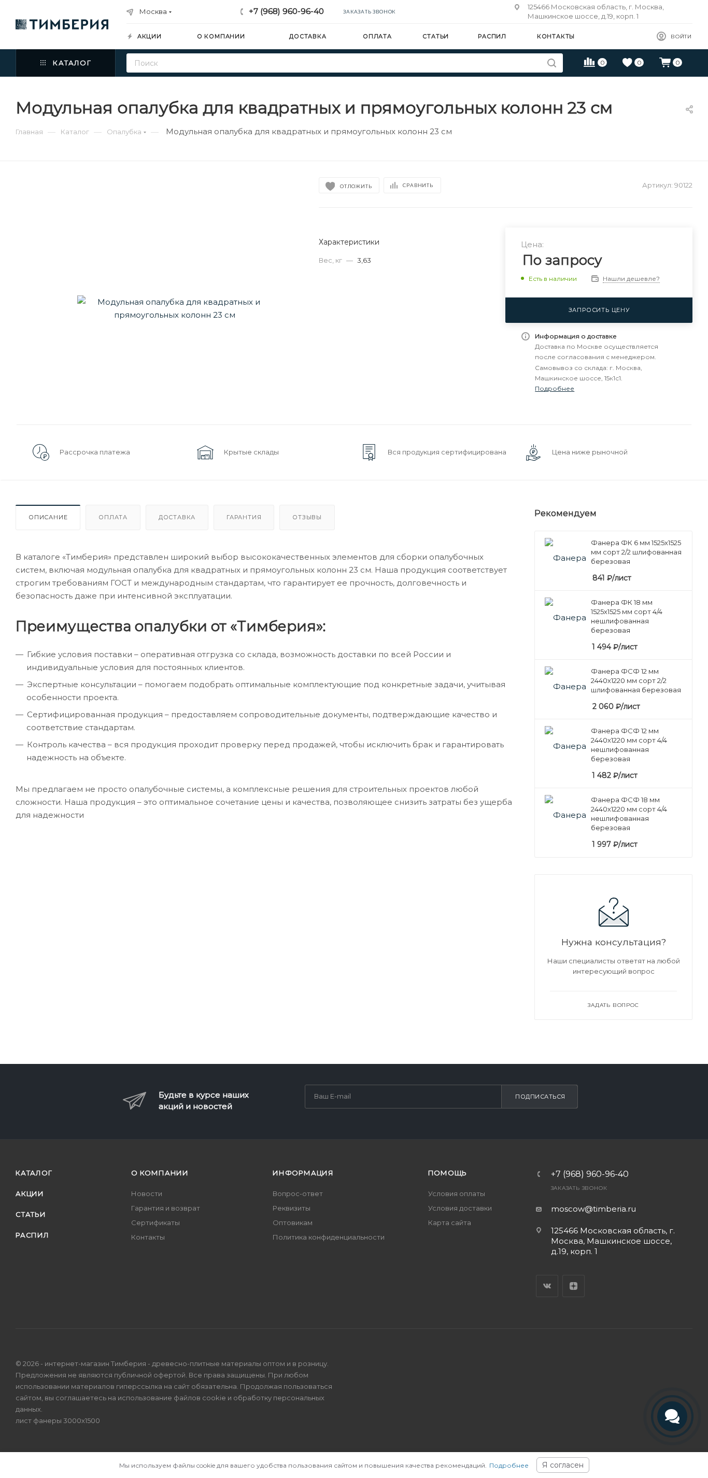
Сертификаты (155, 1222)
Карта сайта (449, 1222)
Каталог (34, 1173)
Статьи (31, 1214)
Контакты (148, 1237)
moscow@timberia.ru (593, 1209)
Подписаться (540, 1096)
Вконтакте (547, 1286)
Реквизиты (291, 1208)
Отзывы (307, 517)
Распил (32, 1235)
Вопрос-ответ (298, 1193)
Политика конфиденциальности (329, 1237)
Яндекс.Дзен (573, 1286)
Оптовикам (293, 1222)
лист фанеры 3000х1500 (58, 1420)
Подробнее (509, 1465)
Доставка (177, 517)
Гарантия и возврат (165, 1208)
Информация (303, 1173)
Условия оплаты (456, 1193)
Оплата (113, 517)
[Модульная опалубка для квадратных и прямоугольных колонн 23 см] (175, 308)
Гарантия (243, 517)
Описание (48, 517)
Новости (146, 1193)
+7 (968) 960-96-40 (286, 11)
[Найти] (552, 63)
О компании (160, 1173)
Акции (30, 1193)
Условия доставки (460, 1208)
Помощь (448, 1173)
